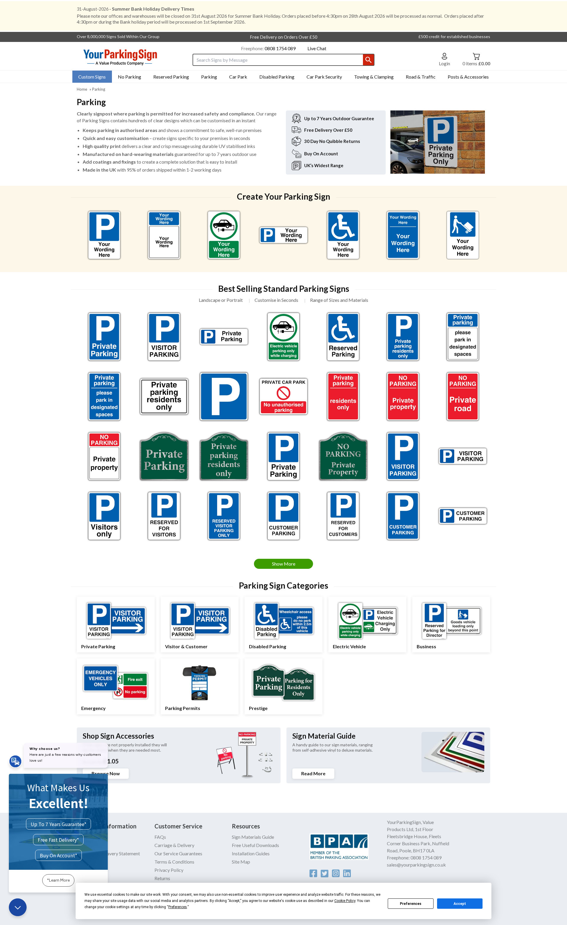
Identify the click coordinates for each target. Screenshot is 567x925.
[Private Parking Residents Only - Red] (343, 396)
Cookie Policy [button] (344, 901)
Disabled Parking (267, 646)
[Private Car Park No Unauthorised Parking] (283, 396)
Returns (162, 878)
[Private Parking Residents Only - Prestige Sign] (223, 456)
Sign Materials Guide (253, 837)
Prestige (258, 708)
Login (444, 63)
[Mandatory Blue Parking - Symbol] (223, 396)
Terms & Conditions (174, 861)
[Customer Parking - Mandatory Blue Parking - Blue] (402, 515)
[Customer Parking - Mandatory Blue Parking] (283, 515)
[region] (104, 235)
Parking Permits (182, 708)
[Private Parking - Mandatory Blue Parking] (283, 456)
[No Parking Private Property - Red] (402, 396)
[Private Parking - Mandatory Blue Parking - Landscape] (223, 336)
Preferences (410, 904)
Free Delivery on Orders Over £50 (283, 37)
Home (82, 89)
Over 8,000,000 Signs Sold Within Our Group (118, 36)
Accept (460, 904)
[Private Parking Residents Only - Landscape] (163, 396)
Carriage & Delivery (174, 845)
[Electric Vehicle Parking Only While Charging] (283, 336)
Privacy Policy (168, 870)
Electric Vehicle (349, 646)
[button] (444, 59)
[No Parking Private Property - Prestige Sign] (343, 456)
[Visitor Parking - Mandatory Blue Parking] (163, 336)
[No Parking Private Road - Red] (462, 396)
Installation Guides (251, 853)
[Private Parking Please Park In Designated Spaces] (462, 336)
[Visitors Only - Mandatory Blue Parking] (104, 515)
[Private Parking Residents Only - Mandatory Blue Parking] (402, 336)
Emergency (93, 708)
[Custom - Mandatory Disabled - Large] (343, 235)
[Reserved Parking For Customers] (343, 515)
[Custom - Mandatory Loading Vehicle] (462, 235)
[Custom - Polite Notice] (163, 235)
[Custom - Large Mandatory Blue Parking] (104, 235)
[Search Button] (368, 59)
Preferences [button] (177, 907)
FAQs (160, 837)
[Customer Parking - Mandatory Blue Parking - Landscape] (462, 515)
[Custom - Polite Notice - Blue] (402, 235)
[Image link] (313, 873)
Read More (313, 773)
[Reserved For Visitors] (163, 515)
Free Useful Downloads (255, 845)
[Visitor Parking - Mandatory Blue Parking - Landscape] (462, 456)
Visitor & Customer (186, 646)
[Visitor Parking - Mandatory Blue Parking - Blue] (402, 456)
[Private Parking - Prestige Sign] (163, 456)
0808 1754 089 (280, 48)
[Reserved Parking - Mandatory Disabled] (343, 336)
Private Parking (98, 646)
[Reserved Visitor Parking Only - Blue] (223, 515)
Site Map (241, 861)
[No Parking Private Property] (104, 456)
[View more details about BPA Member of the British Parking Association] (348, 846)
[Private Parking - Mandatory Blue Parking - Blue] (104, 336)
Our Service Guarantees (178, 853)
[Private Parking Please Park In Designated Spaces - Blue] (104, 396)
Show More (283, 563)
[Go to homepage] (128, 57)
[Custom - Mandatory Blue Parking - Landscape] (283, 235)
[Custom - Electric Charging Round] (223, 235)
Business (426, 646)
